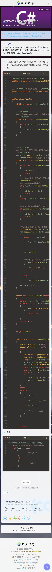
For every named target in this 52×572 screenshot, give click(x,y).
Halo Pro (24, 552)
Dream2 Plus (35, 552)
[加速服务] (23, 568)
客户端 (41, 10)
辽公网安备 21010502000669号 (27, 557)
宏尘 (6, 511)
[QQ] (5, 518)
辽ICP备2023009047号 (27, 554)
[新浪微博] (19, 518)
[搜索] (48, 3)
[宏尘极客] (26, 3)
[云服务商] (24, 565)
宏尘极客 (31, 549)
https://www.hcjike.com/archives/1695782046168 (21, 504)
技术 (47, 10)
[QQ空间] (10, 518)
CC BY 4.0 (40, 511)
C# (7, 492)
